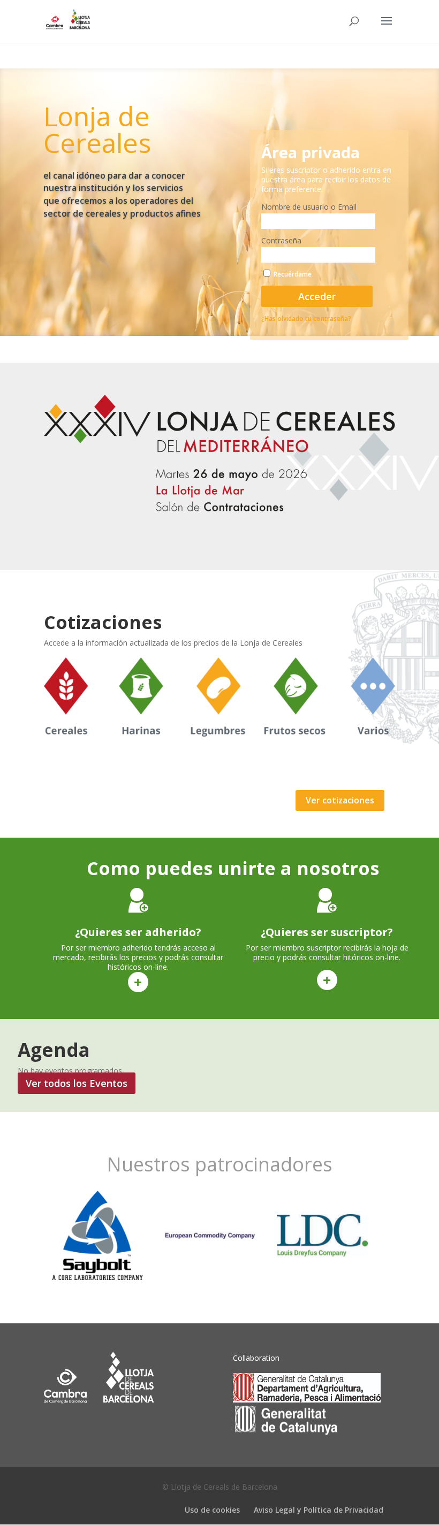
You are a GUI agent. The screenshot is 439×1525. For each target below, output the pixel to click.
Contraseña (281, 240)
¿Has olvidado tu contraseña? (306, 318)
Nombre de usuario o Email (309, 207)
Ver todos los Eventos (76, 1083)
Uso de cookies (212, 1510)
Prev (39, 1235)
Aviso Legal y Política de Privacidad (318, 1510)
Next (399, 1235)
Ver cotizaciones (340, 800)
